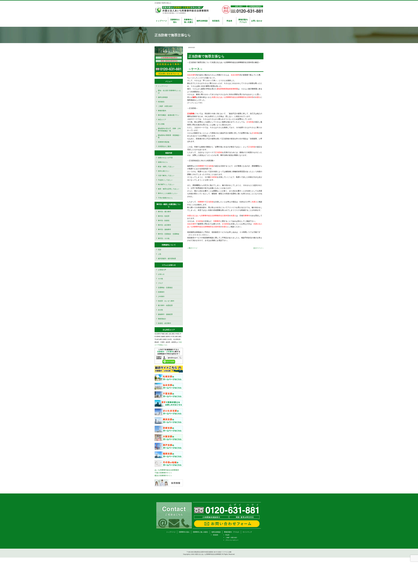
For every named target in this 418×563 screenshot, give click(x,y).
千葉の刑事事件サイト (163, 472)
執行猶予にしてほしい (166, 184)
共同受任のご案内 (164, 146)
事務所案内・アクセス (231, 532)
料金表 (229, 20)
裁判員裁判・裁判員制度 (167, 258)
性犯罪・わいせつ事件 (166, 301)
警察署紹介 (162, 319)
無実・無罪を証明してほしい (168, 189)
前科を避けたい (163, 171)
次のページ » (258, 248)
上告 (159, 254)
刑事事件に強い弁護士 (188, 20)
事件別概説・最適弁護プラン (168, 115)
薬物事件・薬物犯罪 (165, 314)
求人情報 (161, 124)
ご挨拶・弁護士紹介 (165, 106)
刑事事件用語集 (163, 142)
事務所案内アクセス (243, 20)
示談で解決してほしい (166, 175)
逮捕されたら (163, 162)
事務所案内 (162, 110)
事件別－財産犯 (163, 220)
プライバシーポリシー (231, 540)
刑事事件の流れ (175, 20)
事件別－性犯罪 (163, 216)
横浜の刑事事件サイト (163, 475)
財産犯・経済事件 (164, 323)
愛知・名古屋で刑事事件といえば (169, 91)
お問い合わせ (256, 20)
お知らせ (161, 274)
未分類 (160, 310)
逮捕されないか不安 (166, 157)
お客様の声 (162, 269)
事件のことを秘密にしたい (168, 193)
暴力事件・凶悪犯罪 (165, 305)
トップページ (161, 20)
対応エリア (162, 119)
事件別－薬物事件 (164, 229)
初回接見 (216, 20)
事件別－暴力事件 (164, 211)
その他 (160, 278)
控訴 (159, 249)
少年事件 (161, 296)
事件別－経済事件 (164, 225)
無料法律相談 (202, 20)
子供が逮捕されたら (165, 198)
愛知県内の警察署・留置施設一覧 (169, 136)
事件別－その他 (163, 238)
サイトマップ (247, 532)
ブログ (160, 283)
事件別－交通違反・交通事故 (168, 234)
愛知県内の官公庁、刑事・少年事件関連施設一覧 (169, 129)
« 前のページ (192, 248)
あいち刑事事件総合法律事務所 (167, 470)
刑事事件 (161, 292)
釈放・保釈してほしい (166, 166)
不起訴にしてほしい (165, 180)
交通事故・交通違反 (165, 287)
